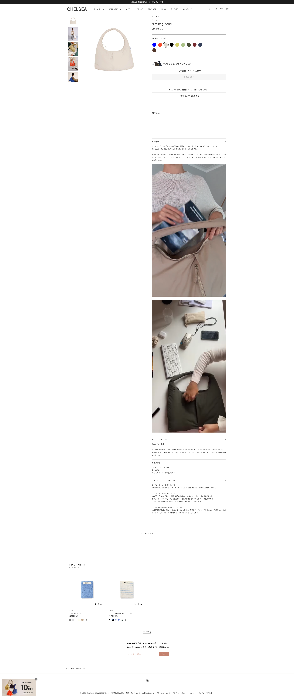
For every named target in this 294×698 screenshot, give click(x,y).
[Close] (36, 679)
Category (114, 9)
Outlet (175, 9)
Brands (98, 9)
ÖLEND (72, 668)
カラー (159, 38)
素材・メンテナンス (159, 439)
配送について (135, 693)
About (140, 9)
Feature (152, 9)
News (163, 9)
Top (66, 668)
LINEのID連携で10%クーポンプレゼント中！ (147, 2)
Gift (128, 9)
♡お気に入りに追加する (189, 95)
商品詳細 (155, 141)
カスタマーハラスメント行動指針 (200, 693)
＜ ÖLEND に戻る (147, 533)
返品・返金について (163, 693)
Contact (187, 9)
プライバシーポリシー (179, 693)
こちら (173, 488)
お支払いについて (148, 693)
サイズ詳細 (156, 462)
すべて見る (147, 632)
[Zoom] (113, 49)
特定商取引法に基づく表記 (120, 693)
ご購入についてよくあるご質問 (164, 480)
